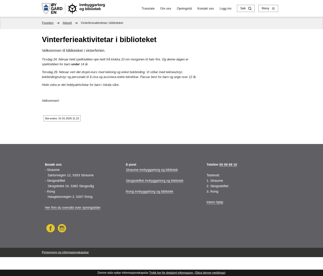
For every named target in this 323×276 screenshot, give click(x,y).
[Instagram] (62, 229)
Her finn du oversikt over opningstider (73, 207)
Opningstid (184, 8)
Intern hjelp (215, 202)
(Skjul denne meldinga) (210, 272)
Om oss (165, 8)
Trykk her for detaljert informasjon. (171, 272)
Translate (148, 8)
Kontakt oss (205, 8)
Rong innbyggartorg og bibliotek (149, 191)
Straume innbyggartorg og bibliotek (152, 170)
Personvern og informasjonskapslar (65, 252)
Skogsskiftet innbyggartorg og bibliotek (154, 181)
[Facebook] (50, 229)
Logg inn (225, 8)
